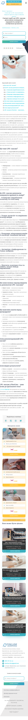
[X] (11, 420)
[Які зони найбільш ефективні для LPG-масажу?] (14, 556)
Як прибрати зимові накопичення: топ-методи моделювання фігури (14, 598)
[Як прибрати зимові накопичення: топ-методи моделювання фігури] (14, 584)
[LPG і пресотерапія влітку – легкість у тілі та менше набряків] (14, 529)
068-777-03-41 (9, 661)
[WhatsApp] (15, 420)
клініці (4, 389)
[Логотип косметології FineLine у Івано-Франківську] (3, 1)
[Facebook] (6, 420)
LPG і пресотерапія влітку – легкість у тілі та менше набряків (14, 543)
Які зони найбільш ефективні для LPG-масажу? (14, 570)
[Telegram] (20, 420)
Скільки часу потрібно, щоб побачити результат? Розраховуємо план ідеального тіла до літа (14, 626)
